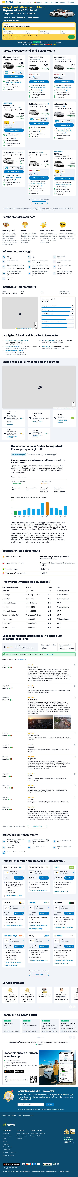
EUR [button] (28, 2)
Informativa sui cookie (51, 1171)
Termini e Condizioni (64, 1171)
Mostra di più (39, 203)
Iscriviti (50, 1104)
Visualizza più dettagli (61, 891)
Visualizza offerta (13, 76)
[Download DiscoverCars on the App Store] (19, 1071)
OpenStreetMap (29, 328)
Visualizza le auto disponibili (12, 423)
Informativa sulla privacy (38, 1171)
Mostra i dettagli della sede (13, 82)
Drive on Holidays (10, 936)
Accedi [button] (72, 2)
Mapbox (23, 328)
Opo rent (32, 903)
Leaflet (18, 328)
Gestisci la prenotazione (58, 2)
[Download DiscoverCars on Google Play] (9, 1071)
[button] (21, 2)
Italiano (38, 2)
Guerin (56, 867)
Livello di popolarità (34, 454)
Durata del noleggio (50, 454)
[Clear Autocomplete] (72, 25)
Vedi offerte (19, 878)
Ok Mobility (58, 936)
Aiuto (46, 2)
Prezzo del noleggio (18, 454)
